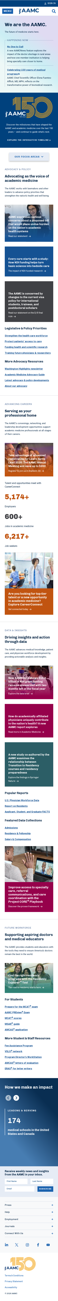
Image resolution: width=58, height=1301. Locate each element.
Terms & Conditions (14, 1276)
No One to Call (15, 47)
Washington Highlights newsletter (24, 368)
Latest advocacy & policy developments (27, 380)
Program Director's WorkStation (23, 1057)
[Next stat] (16, 1097)
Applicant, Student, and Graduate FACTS (27, 811)
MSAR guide (12, 1023)
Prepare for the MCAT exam (21, 1006)
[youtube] (46, 1245)
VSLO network (13, 1051)
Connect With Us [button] (14, 1233)
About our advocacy (16, 386)
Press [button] (8, 1205)
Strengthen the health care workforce (26, 335)
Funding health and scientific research (26, 347)
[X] (16, 1245)
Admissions (11, 827)
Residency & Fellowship (18, 833)
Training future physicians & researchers (28, 352)
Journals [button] (10, 1226)
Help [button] (7, 1212)
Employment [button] (11, 1219)
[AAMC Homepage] (20, 1264)
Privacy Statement (14, 1281)
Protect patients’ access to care (23, 341)
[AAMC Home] (29, 11)
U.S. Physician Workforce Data (22, 800)
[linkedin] (8, 1245)
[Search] (54, 11)
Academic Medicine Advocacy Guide (25, 374)
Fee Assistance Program (19, 1045)
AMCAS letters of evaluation (21, 1062)
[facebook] (38, 1245)
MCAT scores (13, 1018)
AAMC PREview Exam (17, 1012)
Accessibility (11, 1287)
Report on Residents (16, 806)
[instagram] (27, 1245)
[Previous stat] (8, 1097)
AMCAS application (16, 1029)
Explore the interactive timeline (28, 140)
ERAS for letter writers (18, 1068)
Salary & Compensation (18, 839)
